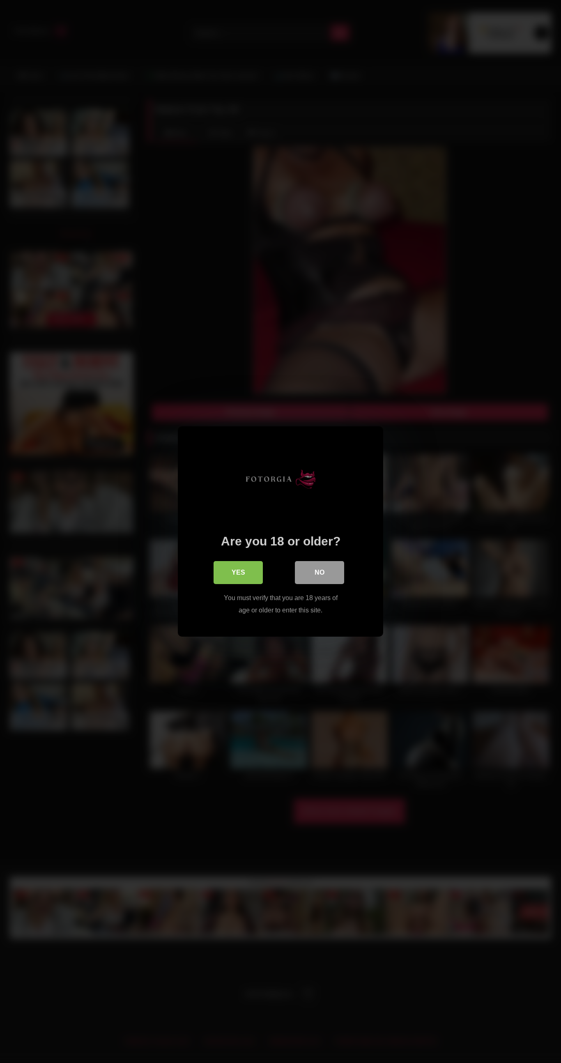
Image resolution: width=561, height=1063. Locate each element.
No (319, 572)
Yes (238, 572)
